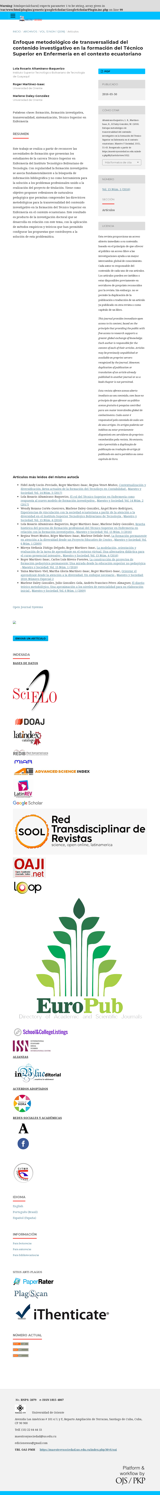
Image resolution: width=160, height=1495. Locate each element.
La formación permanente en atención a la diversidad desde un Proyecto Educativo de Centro (84, 537)
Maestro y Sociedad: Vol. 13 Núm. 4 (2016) (90, 555)
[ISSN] (32, 1051)
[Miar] (23, 763)
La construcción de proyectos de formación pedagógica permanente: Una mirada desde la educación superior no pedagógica (83, 561)
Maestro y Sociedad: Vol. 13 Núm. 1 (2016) (50, 567)
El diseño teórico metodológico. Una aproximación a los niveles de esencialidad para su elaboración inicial (82, 586)
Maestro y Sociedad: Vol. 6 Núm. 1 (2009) (59, 590)
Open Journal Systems (28, 607)
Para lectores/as (22, 1243)
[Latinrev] (23, 797)
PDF (107, 71)
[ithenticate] (62, 1320)
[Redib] (31, 755)
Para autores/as (22, 1249)
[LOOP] (28, 894)
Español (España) (24, 1218)
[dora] (22, 1112)
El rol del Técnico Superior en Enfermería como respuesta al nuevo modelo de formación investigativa (78, 498)
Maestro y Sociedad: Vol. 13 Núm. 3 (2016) (104, 532)
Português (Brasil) (25, 1212)
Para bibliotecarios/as (26, 1255)
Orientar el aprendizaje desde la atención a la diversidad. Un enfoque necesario (79, 573)
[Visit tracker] (14, 623)
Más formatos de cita (118, 162)
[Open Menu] (13, 16)
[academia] (23, 1132)
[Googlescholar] (28, 805)
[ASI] (51, 775)
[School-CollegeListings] (41, 1036)
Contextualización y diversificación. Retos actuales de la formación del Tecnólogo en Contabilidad (83, 487)
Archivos (30, 31)
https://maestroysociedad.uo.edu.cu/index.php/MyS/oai (78, 1449)
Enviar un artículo (30, 638)
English (18, 1206)
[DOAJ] (32, 726)
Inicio (17, 31)
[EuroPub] (80, 1022)
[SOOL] (80, 853)
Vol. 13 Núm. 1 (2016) (52, 31)
